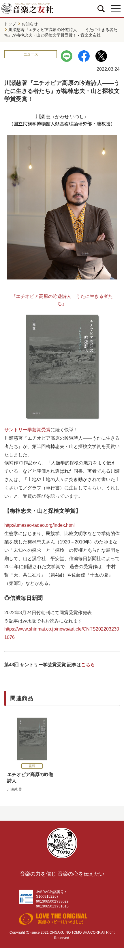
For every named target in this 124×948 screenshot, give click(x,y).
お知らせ (30, 24)
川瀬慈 (12, 789)
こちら (88, 664)
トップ (10, 24)
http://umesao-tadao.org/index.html (39, 525)
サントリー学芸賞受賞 (27, 429)
